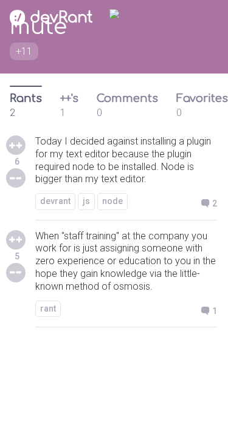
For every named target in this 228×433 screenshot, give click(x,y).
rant (48, 308)
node (112, 201)
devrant (55, 201)
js (86, 201)
